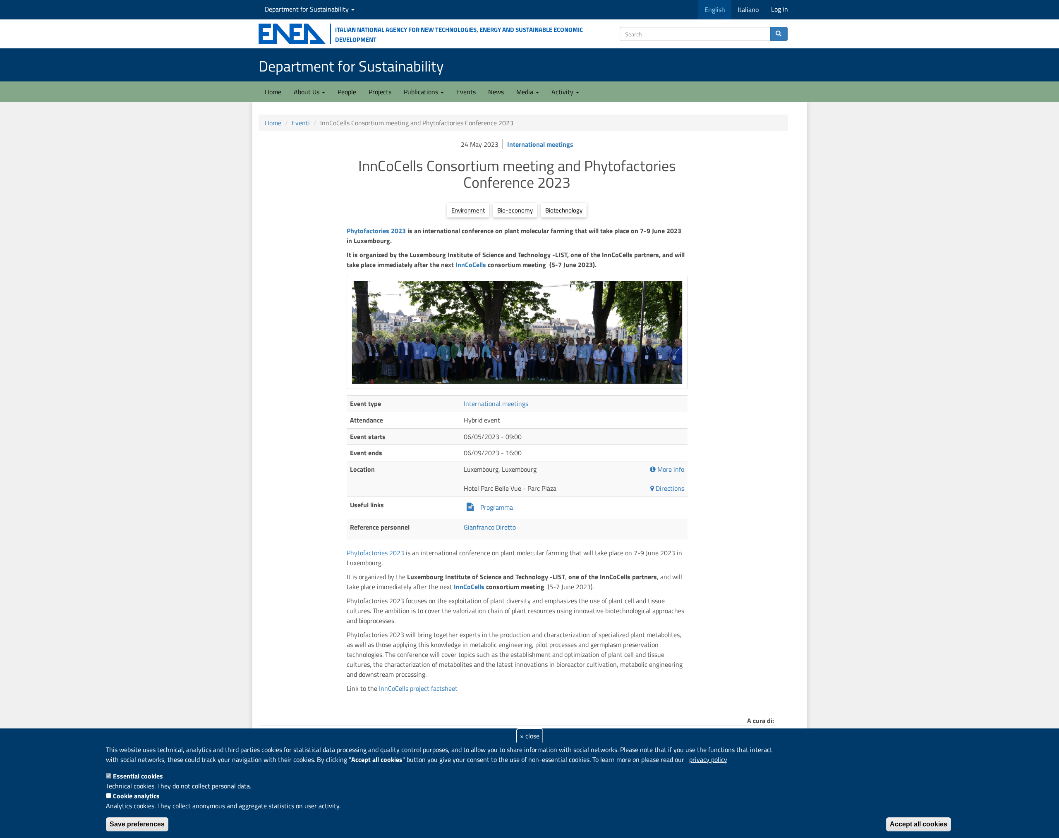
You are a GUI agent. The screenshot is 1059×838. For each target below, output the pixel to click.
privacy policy (708, 759)
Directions (669, 488)
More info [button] (670, 469)
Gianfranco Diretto (490, 527)
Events (466, 92)
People (347, 92)
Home (273, 92)
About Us (307, 92)
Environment (468, 210)
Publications (422, 92)
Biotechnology (563, 210)
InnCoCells (470, 265)
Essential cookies (138, 776)
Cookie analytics (136, 796)
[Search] (779, 34)
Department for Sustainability (307, 9)
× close (529, 736)
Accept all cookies (918, 824)
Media (525, 92)
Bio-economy (515, 210)
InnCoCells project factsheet (418, 688)
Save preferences (137, 824)
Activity (563, 92)
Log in (779, 9)
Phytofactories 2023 (377, 231)
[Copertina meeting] (517, 332)
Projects (380, 92)
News (496, 92)
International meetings (540, 144)
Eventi (301, 123)
